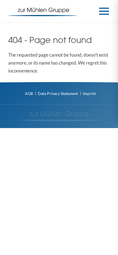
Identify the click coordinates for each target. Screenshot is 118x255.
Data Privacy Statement (58, 93)
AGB (29, 93)
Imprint (89, 93)
